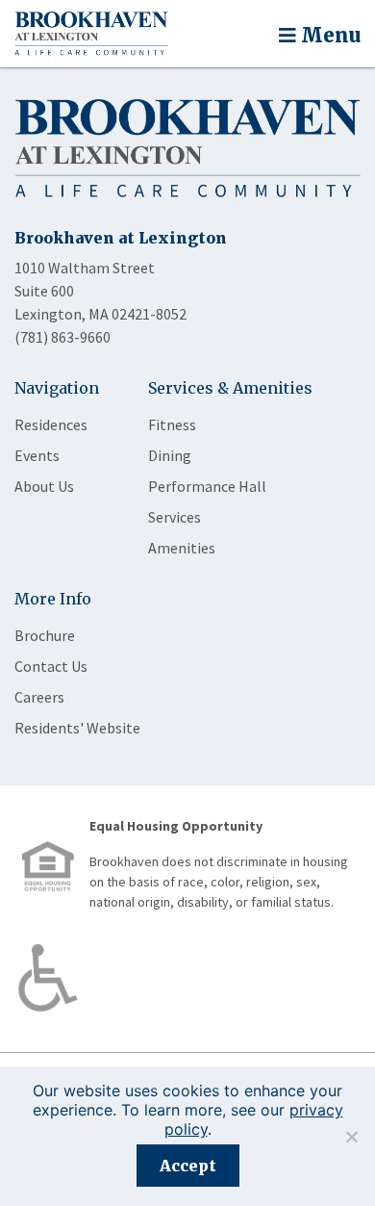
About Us (44, 486)
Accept (188, 1165)
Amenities (181, 547)
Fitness (172, 424)
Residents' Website (77, 727)
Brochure (44, 635)
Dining (169, 455)
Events (37, 455)
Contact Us (51, 666)
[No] (351, 1136)
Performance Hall (207, 486)
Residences (51, 424)
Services (174, 516)
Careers (39, 696)
